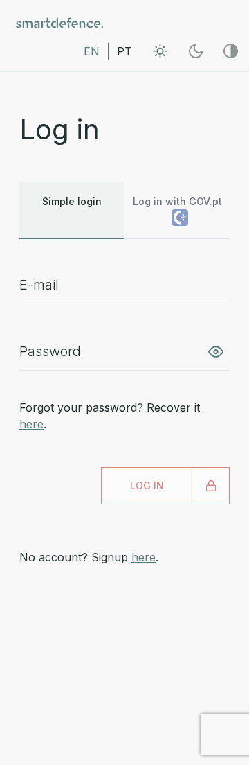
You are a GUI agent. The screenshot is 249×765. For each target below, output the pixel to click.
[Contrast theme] (230, 51)
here (31, 424)
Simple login (72, 201)
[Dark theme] (195, 51)
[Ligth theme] (160, 51)
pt (124, 51)
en (92, 51)
